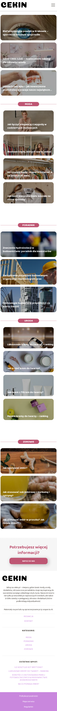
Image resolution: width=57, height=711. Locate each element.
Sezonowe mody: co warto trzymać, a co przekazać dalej (29, 173)
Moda (28, 104)
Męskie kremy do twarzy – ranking (27, 416)
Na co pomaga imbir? (28, 684)
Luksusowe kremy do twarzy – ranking (30, 344)
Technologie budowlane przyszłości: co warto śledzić (26, 304)
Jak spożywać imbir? (15, 468)
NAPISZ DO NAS (28, 561)
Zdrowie (28, 442)
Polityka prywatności (28, 696)
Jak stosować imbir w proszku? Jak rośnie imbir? (23, 521)
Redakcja (28, 616)
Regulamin (28, 706)
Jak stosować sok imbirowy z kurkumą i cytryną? (26, 493)
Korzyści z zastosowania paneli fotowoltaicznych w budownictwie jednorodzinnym (28, 677)
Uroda (28, 321)
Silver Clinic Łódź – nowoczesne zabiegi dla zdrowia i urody (26, 60)
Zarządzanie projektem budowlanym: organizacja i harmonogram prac (25, 277)
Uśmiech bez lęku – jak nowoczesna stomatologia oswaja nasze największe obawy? (26, 88)
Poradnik (28, 225)
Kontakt (28, 621)
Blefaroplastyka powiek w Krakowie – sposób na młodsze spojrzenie (25, 32)
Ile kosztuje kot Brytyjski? (28, 667)
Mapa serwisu (28, 701)
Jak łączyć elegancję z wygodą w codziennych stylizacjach (27, 126)
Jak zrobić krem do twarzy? (23, 368)
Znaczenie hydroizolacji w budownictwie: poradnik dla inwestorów (27, 249)
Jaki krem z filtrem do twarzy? (25, 392)
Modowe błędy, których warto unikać (29, 151)
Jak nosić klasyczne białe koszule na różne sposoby (29, 197)
